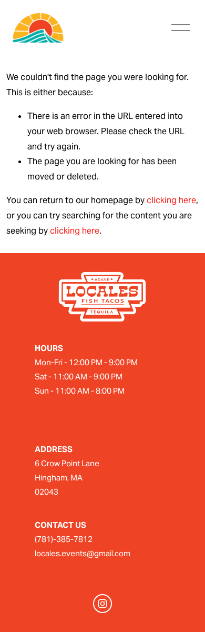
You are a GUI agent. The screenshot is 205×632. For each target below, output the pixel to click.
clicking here (171, 200)
